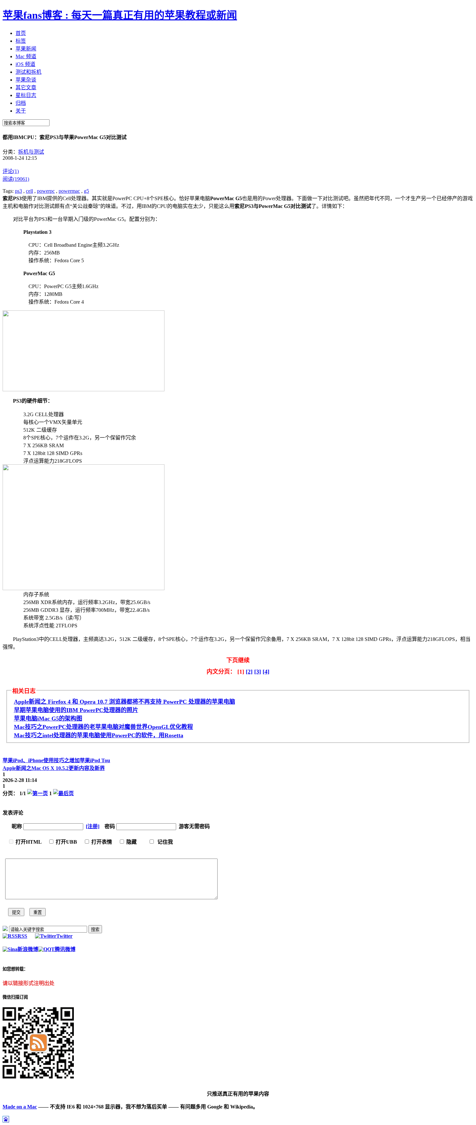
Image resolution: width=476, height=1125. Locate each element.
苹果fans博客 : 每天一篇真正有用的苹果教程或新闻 (120, 15)
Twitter (64, 936)
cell (29, 191)
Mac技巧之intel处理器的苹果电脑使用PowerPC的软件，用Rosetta (98, 735)
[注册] (92, 826)
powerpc (46, 191)
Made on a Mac (20, 1106)
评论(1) (11, 171)
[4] (266, 671)
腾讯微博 (65, 949)
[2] (249, 671)
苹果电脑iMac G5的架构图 (48, 718)
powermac (69, 191)
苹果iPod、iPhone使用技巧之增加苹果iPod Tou (56, 760)
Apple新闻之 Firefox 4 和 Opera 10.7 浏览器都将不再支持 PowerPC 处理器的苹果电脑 (124, 701)
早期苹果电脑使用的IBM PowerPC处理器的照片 (76, 710)
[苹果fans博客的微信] (38, 1076)
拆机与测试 (31, 152)
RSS (22, 936)
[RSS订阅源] (5, 929)
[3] (257, 671)
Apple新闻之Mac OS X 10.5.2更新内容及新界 (54, 768)
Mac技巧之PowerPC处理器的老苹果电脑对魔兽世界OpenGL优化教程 (103, 727)
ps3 (18, 191)
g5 (86, 191)
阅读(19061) (16, 179)
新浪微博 (27, 949)
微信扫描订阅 (15, 997)
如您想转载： (15, 969)
